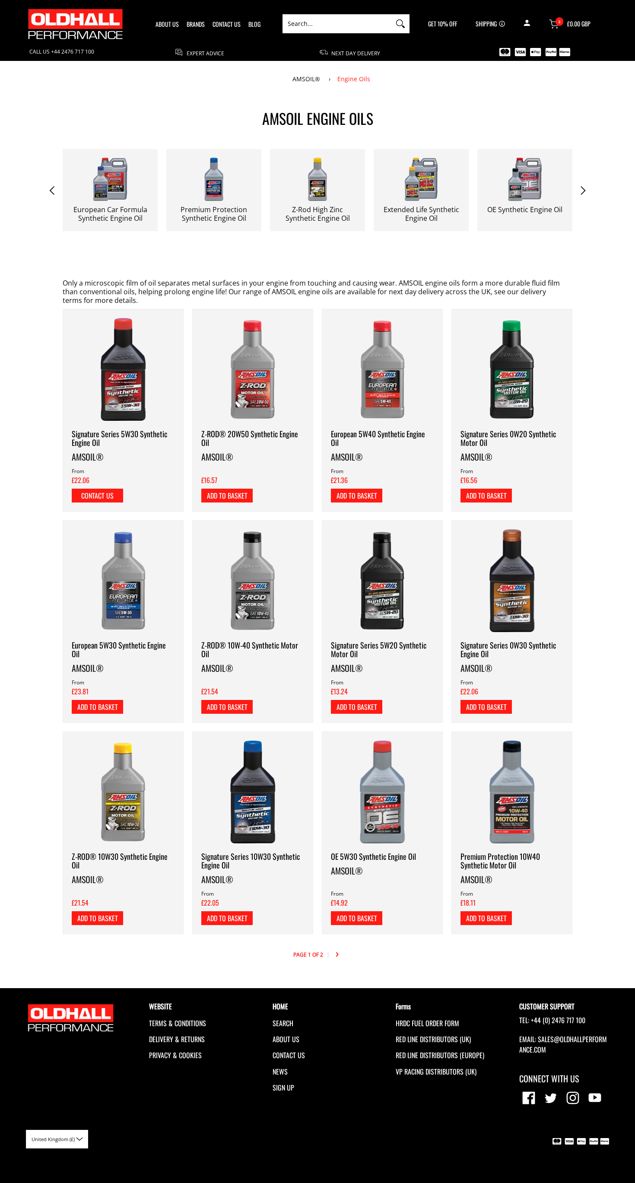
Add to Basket (227, 495)
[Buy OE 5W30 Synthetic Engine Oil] (382, 792)
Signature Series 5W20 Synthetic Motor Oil (378, 649)
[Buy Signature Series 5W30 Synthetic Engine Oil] (123, 369)
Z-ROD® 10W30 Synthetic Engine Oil (120, 861)
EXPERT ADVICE (204, 52)
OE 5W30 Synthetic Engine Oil (373, 856)
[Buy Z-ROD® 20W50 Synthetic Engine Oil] (252, 369)
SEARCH (283, 1023)
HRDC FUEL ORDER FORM (427, 1023)
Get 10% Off (442, 23)
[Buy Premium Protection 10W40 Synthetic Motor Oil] (511, 792)
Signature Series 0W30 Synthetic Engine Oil (508, 649)
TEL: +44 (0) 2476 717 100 (552, 1020)
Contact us (97, 495)
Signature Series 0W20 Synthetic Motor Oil (508, 438)
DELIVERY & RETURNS (177, 1039)
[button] (527, 24)
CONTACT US (289, 1055)
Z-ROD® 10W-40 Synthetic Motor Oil (249, 649)
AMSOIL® (307, 79)
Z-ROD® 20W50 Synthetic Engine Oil (249, 438)
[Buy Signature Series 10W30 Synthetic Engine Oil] (252, 792)
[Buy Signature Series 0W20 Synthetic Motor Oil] (511, 369)
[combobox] (337, 23)
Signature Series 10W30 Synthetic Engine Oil (250, 861)
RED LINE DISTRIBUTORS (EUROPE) (440, 1055)
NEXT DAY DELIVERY (355, 52)
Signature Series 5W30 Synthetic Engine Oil (119, 438)
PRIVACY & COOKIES (175, 1055)
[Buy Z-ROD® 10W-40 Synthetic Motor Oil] (252, 580)
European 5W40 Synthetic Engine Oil (378, 438)
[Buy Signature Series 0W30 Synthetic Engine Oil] (511, 580)
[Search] (400, 23)
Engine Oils (353, 79)
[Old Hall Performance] (75, 24)
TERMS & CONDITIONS (177, 1023)
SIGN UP (283, 1087)
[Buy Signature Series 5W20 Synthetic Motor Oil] (382, 580)
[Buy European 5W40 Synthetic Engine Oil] (382, 369)
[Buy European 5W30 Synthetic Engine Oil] (123, 580)
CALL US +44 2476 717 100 (61, 52)
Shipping (486, 23)
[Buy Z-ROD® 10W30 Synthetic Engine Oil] (123, 792)
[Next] (337, 954)
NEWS (280, 1071)
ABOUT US (286, 1039)
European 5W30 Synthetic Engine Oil (119, 649)
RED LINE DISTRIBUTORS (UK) (433, 1039)
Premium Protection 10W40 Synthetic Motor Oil (500, 861)
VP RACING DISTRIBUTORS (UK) (436, 1071)
